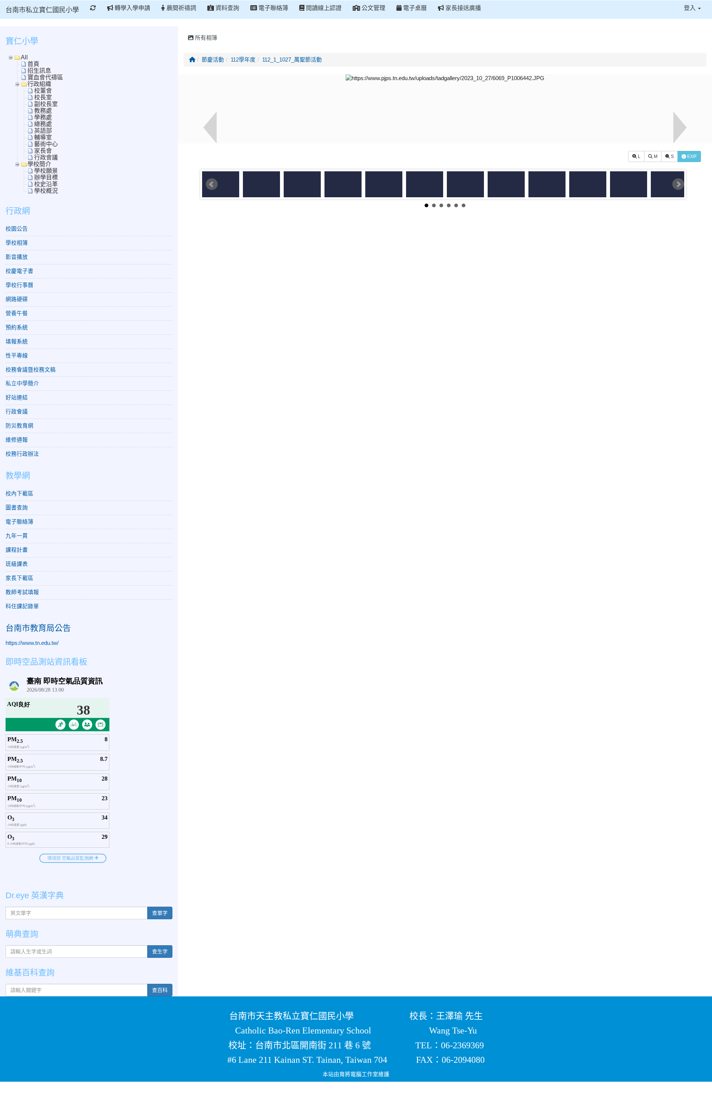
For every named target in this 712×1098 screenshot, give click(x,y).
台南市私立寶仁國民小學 (42, 10)
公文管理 (372, 8)
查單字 (160, 913)
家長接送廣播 (462, 8)
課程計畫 (17, 550)
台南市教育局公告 (38, 628)
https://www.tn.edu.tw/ (32, 643)
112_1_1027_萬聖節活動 (292, 60)
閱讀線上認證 (323, 8)
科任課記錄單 (22, 606)
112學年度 (243, 60)
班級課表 (17, 564)
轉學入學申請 (131, 8)
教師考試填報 (22, 592)
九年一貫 (17, 536)
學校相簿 (17, 243)
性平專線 (17, 356)
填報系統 (17, 341)
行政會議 (17, 412)
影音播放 (17, 257)
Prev (212, 184)
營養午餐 (17, 313)
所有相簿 (205, 38)
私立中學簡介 (22, 383)
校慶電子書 (19, 271)
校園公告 (17, 229)
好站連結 (17, 397)
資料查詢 (226, 8)
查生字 (160, 951)
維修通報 (17, 440)
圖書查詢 (17, 508)
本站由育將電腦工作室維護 (356, 1074)
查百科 (160, 990)
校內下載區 (19, 494)
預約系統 (17, 327)
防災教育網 (19, 426)
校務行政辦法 (22, 454)
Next (678, 184)
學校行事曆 (19, 285)
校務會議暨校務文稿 (31, 370)
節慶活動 (213, 60)
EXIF (691, 156)
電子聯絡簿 (272, 8)
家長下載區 (19, 578)
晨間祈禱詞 (180, 8)
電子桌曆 (414, 8)
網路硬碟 (17, 299)
